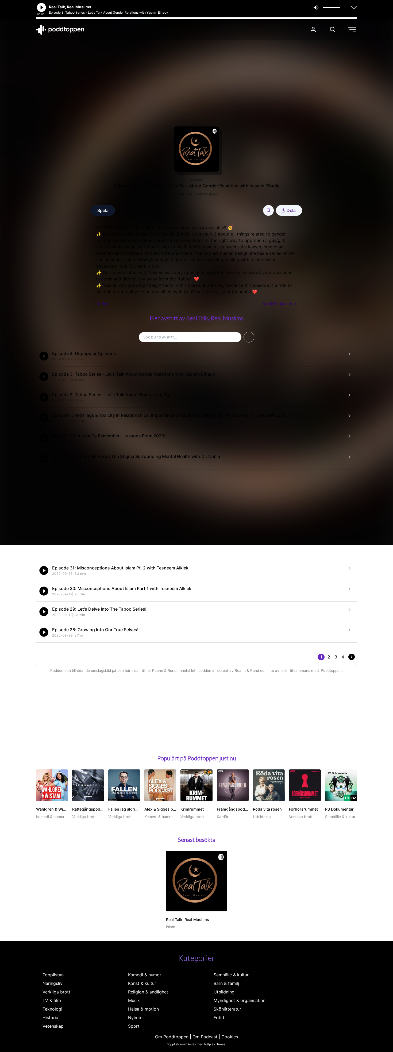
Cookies (229, 1036)
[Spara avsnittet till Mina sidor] (268, 210)
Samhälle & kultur (231, 974)
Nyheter (136, 1017)
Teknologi (52, 1009)
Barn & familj (226, 983)
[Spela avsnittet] (43, 356)
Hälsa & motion (143, 1009)
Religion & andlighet (148, 992)
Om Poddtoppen (171, 1036)
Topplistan (53, 974)
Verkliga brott (56, 992)
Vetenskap (53, 1026)
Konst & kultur (142, 983)
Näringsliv (53, 983)
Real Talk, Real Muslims (196, 194)
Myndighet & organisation (239, 1000)
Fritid (219, 1017)
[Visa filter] (249, 337)
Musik (134, 1000)
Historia (50, 1017)
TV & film (52, 1000)
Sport (134, 1026)
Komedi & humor (144, 974)
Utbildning (224, 992)
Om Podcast (204, 1036)
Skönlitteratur (227, 1009)
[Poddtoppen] (60, 29)
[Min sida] (313, 29)
